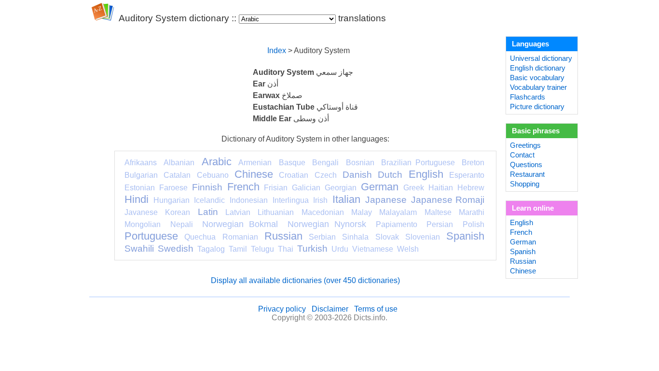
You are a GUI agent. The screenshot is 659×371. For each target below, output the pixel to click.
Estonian (139, 188)
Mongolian (142, 224)
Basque (292, 162)
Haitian (440, 188)
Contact (522, 155)
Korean (177, 212)
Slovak (387, 237)
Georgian (341, 188)
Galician (306, 188)
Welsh (408, 249)
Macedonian (323, 212)
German (379, 187)
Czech (326, 175)
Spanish (465, 236)
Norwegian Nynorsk (327, 224)
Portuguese (151, 236)
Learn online (533, 208)
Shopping (524, 184)
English (426, 174)
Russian (283, 236)
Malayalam (398, 212)
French (243, 187)
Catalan (177, 175)
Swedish (175, 248)
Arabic (217, 162)
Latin (208, 212)
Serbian (322, 237)
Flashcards (527, 97)
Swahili (139, 248)
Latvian (237, 212)
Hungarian (171, 200)
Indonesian (249, 200)
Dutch (390, 175)
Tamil (238, 249)
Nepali (181, 224)
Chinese (253, 174)
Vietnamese (372, 249)
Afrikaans (140, 162)
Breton (473, 162)
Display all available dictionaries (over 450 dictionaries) (305, 280)
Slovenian (422, 237)
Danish (357, 175)
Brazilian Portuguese (417, 162)
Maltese (438, 212)
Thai (285, 249)
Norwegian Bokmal (240, 224)
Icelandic (209, 200)
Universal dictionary (541, 58)
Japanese (386, 200)
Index (276, 50)
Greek (413, 188)
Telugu (262, 249)
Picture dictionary (537, 107)
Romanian (240, 237)
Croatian (293, 175)
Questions (526, 165)
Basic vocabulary (537, 78)
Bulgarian (141, 175)
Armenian (255, 162)
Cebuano (213, 175)
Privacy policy (282, 309)
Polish (473, 224)
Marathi (471, 212)
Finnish (207, 187)
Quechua (200, 237)
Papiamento (396, 224)
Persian (439, 224)
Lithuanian (276, 212)
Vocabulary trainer (538, 87)
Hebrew (470, 188)
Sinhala (355, 237)
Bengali (325, 162)
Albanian (179, 162)
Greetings (525, 145)
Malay (361, 212)
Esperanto (466, 175)
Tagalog (211, 249)
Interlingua (291, 200)
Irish (320, 200)
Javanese (141, 212)
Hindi (136, 199)
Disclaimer (330, 309)
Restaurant (527, 174)
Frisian (276, 188)
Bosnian (360, 162)
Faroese (173, 188)
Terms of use (376, 309)
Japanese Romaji (447, 200)
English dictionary (537, 68)
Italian (346, 199)
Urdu (339, 249)
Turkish (312, 248)
